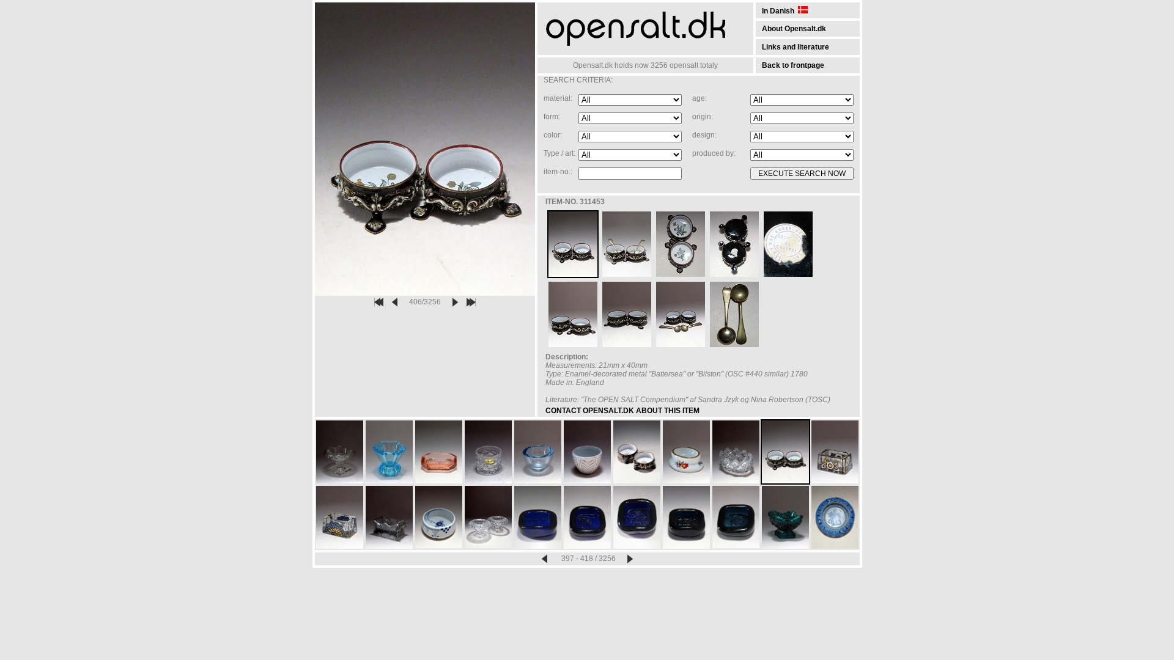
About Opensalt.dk (794, 28)
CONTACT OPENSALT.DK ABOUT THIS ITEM (622, 410)
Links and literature (795, 47)
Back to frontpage (793, 65)
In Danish (780, 11)
